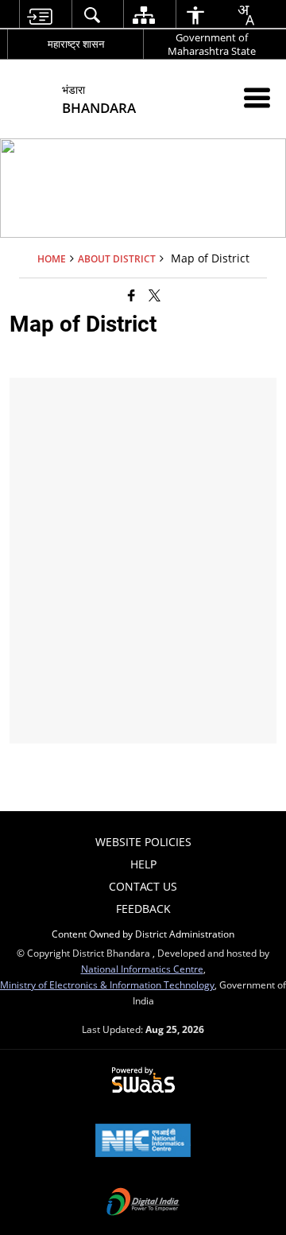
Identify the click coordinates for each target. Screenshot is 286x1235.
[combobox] (245, 15)
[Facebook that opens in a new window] (131, 295)
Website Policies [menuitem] (143, 841)
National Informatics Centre (142, 968)
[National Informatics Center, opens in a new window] (143, 1142)
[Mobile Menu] (257, 97)
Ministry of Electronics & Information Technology (107, 984)
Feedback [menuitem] (143, 908)
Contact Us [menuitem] (143, 886)
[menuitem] (39, 14)
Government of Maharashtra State (212, 44)
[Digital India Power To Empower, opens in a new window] (143, 1203)
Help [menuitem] (143, 864)
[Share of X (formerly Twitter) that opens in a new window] (154, 295)
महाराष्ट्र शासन (76, 44)
